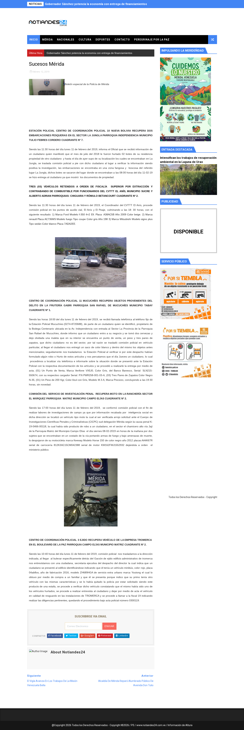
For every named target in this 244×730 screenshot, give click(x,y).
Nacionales (65, 39)
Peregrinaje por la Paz (152, 39)
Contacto (122, 39)
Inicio (33, 39)
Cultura (85, 39)
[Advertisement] (188, 414)
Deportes (103, 39)
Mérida (47, 39)
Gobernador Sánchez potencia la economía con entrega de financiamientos (96, 4)
